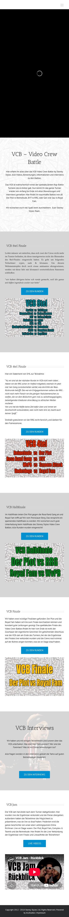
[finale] (34, 658)
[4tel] (34, 440)
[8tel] (34, 299)
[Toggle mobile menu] (62, 5)
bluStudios (30, 912)
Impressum (41, 912)
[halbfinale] (34, 544)
